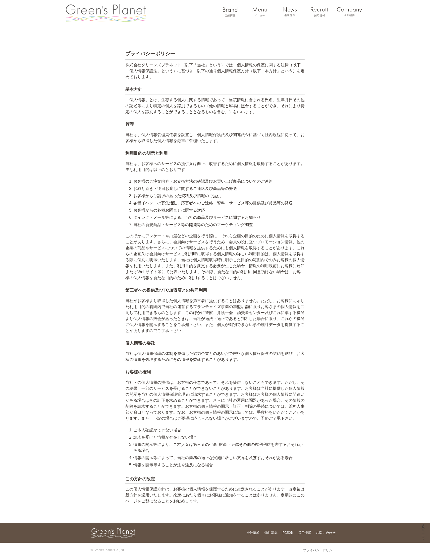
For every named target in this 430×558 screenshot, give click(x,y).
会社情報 (253, 533)
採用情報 (304, 533)
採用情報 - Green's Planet (319, 12)
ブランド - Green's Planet (230, 12)
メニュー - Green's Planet (260, 12)
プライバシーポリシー (319, 550)
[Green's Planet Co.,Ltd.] (106, 18)
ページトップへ (423, 530)
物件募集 (271, 533)
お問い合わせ (325, 533)
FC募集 (287, 533)
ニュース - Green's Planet (290, 12)
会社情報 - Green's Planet (349, 12)
